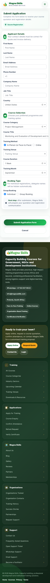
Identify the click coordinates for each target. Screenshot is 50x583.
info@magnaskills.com (16, 294)
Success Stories (12, 509)
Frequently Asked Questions (17, 541)
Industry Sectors (12, 381)
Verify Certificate (12, 435)
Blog (7, 456)
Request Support (12, 520)
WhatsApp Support (13, 552)
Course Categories (13, 376)
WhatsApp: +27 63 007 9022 (19, 288)
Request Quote (29, 345)
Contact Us (12, 352)
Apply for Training (13, 413)
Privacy (19, 580)
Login (23, 352)
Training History (12, 504)
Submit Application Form (25, 222)
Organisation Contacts (15, 498)
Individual (11, 194)
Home (4, 580)
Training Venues (12, 392)
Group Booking (26, 194)
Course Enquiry (12, 419)
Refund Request (12, 429)
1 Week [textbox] (24, 163)
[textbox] (25, 154)
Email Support (11, 557)
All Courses (10, 371)
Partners (9, 472)
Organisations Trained (14, 493)
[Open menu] (45, 4)
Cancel (25, 230)
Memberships (11, 477)
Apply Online (12, 345)
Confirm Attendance (14, 424)
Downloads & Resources (15, 397)
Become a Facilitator (14, 562)
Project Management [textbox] (24, 126)
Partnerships (11, 514)
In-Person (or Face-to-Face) (19, 145)
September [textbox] (24, 172)
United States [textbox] (24, 104)
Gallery (8, 461)
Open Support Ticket (14, 546)
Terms (25, 580)
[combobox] (25, 104)
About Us (9, 450)
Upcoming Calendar (14, 387)
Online (38, 145)
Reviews (9, 467)
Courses (11, 580)
